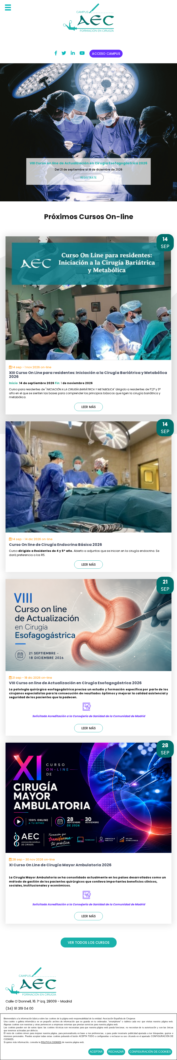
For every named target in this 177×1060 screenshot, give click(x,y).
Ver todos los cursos (88, 942)
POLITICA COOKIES (51, 1042)
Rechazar (116, 1051)
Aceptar (96, 1051)
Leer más (88, 407)
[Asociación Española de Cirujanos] (88, 17)
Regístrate (88, 178)
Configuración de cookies (150, 1051)
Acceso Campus (106, 53)
